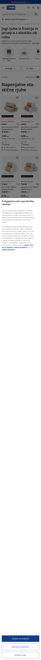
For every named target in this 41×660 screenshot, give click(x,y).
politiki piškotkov (8, 250)
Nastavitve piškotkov (20, 647)
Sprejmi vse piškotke (20, 639)
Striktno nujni (20, 655)
